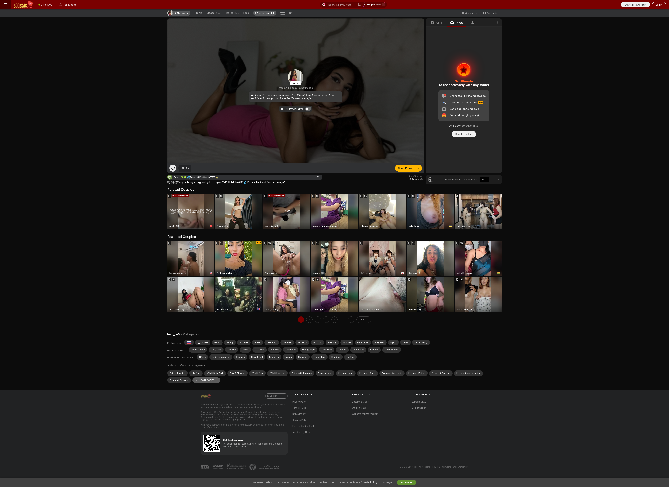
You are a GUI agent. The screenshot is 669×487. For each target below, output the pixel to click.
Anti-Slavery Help (301, 432)
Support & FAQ (419, 402)
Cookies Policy (300, 420)
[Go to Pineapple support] (253, 467)
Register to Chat (463, 134)
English (273, 396)
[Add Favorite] (172, 168)
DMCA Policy (299, 414)
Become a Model (360, 402)
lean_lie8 (173, 334)
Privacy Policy (299, 402)
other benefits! (469, 126)
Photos (232, 12)
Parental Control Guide (303, 426)
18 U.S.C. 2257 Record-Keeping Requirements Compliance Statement (433, 467)
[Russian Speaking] (189, 342)
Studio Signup (359, 408)
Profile (198, 12)
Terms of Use (299, 408)
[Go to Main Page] (23, 4)
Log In (659, 4)
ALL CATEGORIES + (206, 380)
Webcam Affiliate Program (365, 414)
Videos (213, 12)
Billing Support (419, 408)
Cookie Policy (369, 482)
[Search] (359, 4)
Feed (246, 12)
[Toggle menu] (5, 4)
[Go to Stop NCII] (269, 467)
